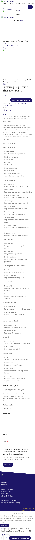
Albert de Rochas (7, 496)
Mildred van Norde (7, 489)
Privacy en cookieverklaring (10, 503)
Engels (20, 103)
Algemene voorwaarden (9, 500)
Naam (5, 434)
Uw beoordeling (8, 405)
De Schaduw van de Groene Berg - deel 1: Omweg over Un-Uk (17, 81)
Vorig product (7, 9)
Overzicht (7, 110)
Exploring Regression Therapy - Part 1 (16, 41)
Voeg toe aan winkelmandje (21, 100)
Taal (10, 105)
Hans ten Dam (6, 491)
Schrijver (15, 103)
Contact (4, 485)
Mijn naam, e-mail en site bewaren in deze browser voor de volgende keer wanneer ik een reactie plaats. (16, 451)
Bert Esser (4, 494)
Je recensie (7, 413)
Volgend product (8, 48)
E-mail (5, 442)
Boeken (4, 482)
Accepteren (4, 526)
